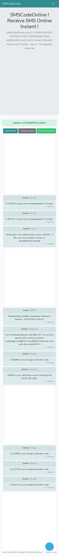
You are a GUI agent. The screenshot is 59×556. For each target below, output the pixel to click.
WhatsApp (33, 329)
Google (33, 197)
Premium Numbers (46, 130)
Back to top (52, 552)
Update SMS (10, 130)
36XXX (33, 310)
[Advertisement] (29, 81)
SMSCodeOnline (11, 3)
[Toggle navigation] (53, 3)
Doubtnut (33, 369)
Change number (27, 130)
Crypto (33, 228)
